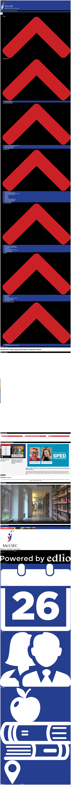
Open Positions (7, 344)
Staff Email (6, 196)
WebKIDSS (7, 198)
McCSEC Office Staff (8, 101)
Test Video (3, 483)
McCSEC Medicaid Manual (9, 148)
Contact (6, 245)
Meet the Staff (7, 297)
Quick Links (3, 433)
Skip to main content (3, 0)
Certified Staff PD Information (10, 194)
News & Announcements (6, 442)
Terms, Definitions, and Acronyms (10, 246)
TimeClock (6, 197)
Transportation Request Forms (9, 200)
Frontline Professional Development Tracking (12, 193)
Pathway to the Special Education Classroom (12, 345)
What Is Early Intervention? (9, 298)
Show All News (3, 475)
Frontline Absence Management (10, 192)
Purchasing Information (8, 201)
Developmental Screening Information (11, 247)
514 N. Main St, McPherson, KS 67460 (6, 551)
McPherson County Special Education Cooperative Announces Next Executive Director (17, 461)
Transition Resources (8, 250)
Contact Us (6, 296)
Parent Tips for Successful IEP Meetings (11, 249)
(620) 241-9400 (18, 551)
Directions (22, 784)
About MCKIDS (7, 295)
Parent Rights (7, 248)
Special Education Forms (9, 147)
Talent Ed (6, 195)
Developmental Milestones (9, 299)
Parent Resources (7, 300)
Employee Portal (7, 191)
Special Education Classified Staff (10, 199)
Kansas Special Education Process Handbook (12, 145)
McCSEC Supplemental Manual (10, 146)
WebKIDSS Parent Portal (9, 251)
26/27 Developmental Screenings (4, 460)
